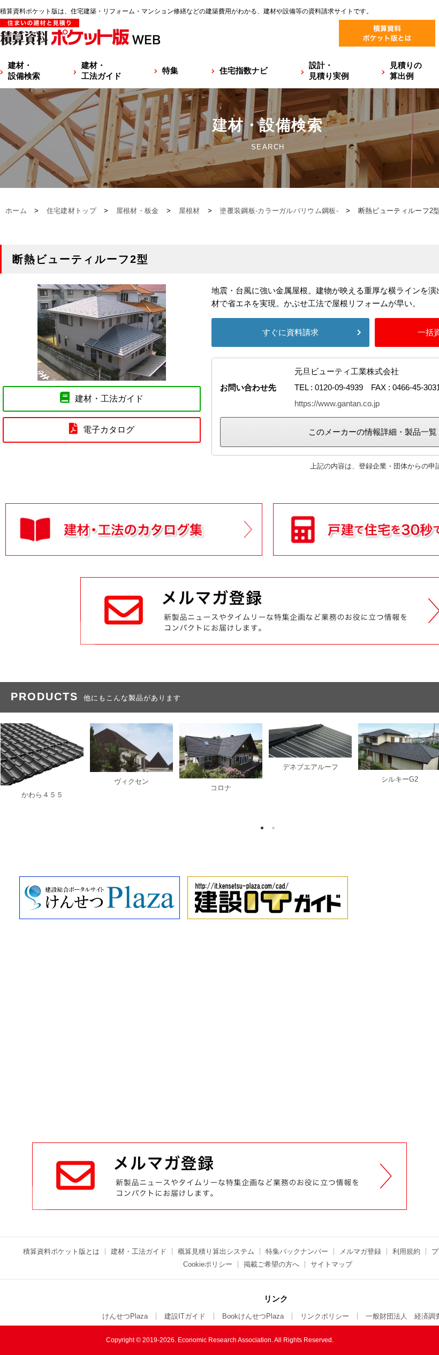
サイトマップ (331, 1264)
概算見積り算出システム (216, 1251)
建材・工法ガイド (101, 70)
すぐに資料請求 (290, 332)
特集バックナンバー (297, 1251)
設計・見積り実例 (329, 70)
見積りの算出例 (406, 70)
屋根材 (189, 211)
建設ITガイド (185, 1316)
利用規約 (406, 1251)
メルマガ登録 (360, 1251)
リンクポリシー (324, 1316)
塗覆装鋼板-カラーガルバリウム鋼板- (279, 211)
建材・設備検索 (24, 70)
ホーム (16, 211)
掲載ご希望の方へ (271, 1264)
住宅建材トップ (71, 211)
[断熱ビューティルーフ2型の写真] (101, 374)
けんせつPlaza (125, 1316)
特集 (170, 70)
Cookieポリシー (207, 1264)
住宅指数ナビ (244, 70)
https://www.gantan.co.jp (337, 403)
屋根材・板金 (137, 211)
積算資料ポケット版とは (61, 1251)
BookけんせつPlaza (253, 1316)
